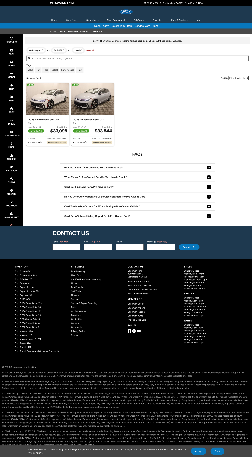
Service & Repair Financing (84, 303)
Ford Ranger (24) (23, 343)
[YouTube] (139, 331)
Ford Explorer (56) (24, 295)
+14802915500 (143, 285)
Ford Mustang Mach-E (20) (28, 339)
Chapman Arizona (136, 308)
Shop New (71, 20)
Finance (75, 295)
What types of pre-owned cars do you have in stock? (95, 177)
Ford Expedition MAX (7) (27, 291)
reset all (90, 50)
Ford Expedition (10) (24, 287)
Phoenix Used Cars (137, 319)
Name (60, 241)
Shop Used (91, 20)
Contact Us (76, 319)
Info (198, 20)
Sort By (224, 78)
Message (157, 241)
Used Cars (76, 275)
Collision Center (79, 311)
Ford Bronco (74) (23, 271)
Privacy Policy (78, 331)
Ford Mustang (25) (24, 335)
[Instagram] (134, 331)
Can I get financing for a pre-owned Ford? (89, 187)
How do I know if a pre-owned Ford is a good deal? (93, 167)
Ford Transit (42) (23, 347)
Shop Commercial (116, 20)
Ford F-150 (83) (22, 299)
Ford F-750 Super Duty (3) (27, 327)
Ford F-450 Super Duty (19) (28, 311)
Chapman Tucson (136, 311)
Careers (75, 323)
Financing (157, 20)
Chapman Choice (136, 303)
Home (54, 20)
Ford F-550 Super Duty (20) (28, 315)
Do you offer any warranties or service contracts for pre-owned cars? (105, 196)
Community (76, 327)
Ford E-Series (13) (23, 279)
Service (74, 299)
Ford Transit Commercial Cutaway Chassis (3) (37, 351)
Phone (119, 241)
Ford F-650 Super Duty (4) (27, 323)
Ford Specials (77, 287)
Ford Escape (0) (22, 283)
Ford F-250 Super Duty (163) (28, 303)
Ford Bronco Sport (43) (26, 275)
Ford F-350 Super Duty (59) (28, 307)
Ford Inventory (78, 271)
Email (92, 241)
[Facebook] (129, 331)
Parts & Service (178, 20)
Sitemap (75, 335)
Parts (73, 307)
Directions (76, 315)
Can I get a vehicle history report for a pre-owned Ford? (97, 216)
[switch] (30, 70)
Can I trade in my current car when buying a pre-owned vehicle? (102, 206)
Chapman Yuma (135, 315)
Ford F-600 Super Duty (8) (28, 319)
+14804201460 (141, 281)
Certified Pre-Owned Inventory (86, 279)
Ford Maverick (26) (24, 331)
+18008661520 (141, 293)
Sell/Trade (139, 20)
